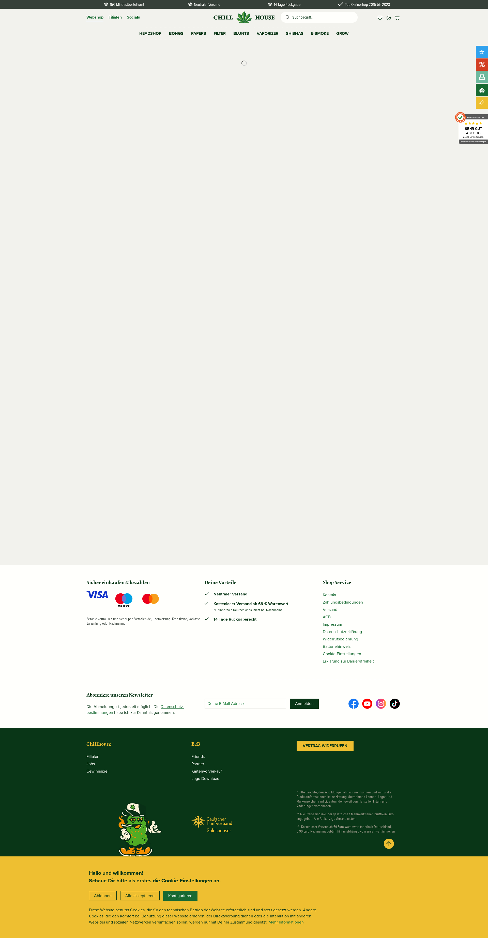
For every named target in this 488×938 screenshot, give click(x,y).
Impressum (332, 624)
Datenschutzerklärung (342, 632)
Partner (197, 764)
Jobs (90, 764)
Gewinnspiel (97, 771)
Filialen (115, 17)
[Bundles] (482, 77)
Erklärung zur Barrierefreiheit (348, 661)
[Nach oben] (389, 844)
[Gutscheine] (482, 103)
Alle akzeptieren (140, 896)
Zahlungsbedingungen (343, 602)
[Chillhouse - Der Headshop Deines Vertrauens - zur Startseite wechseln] (244, 17)
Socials (133, 17)
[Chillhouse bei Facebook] (353, 704)
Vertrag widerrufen (325, 746)
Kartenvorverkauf (206, 771)
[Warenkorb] (397, 17)
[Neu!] (482, 52)
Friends (198, 756)
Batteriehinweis (336, 646)
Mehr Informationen (286, 922)
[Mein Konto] (388, 17)
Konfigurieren (180, 896)
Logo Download (205, 778)
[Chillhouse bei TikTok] (395, 704)
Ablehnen (103, 896)
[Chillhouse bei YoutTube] (367, 704)
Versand (330, 609)
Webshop (94, 17)
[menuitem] (380, 17)
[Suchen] (286, 17)
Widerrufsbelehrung (340, 639)
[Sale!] (482, 64)
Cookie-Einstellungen (342, 654)
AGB (327, 617)
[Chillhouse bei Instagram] (381, 704)
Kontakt (329, 595)
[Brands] (482, 90)
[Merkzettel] (380, 17)
